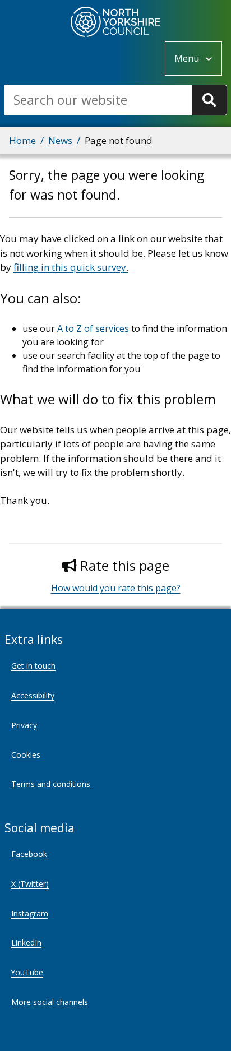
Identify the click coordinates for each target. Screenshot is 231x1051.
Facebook (29, 854)
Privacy (24, 725)
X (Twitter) (30, 883)
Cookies (25, 754)
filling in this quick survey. (70, 267)
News (60, 140)
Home (22, 140)
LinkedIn (26, 942)
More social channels (49, 1002)
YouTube (27, 972)
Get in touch (33, 665)
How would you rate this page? (116, 588)
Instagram (29, 913)
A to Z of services (93, 328)
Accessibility (32, 695)
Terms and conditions (50, 784)
